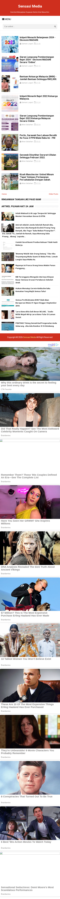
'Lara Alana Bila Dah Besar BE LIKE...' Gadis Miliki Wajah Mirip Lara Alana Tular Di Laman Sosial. (35, 315)
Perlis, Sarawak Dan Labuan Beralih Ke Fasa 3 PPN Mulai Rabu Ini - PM (38, 136)
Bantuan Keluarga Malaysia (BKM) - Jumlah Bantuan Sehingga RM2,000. (38, 78)
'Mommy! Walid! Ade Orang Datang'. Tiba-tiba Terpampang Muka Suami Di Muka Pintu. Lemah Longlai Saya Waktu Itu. (36, 257)
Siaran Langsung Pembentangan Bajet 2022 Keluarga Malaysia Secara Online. (37, 118)
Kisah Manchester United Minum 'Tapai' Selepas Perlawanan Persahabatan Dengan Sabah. (37, 177)
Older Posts (53, 194)
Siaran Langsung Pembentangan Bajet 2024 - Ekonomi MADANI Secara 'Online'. (37, 60)
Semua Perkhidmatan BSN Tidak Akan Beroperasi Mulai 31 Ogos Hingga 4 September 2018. (36, 303)
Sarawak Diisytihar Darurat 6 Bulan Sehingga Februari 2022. (38, 156)
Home (4, 194)
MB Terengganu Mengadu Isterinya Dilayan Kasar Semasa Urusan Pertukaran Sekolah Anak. (34, 280)
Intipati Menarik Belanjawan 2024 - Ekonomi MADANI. (37, 38)
